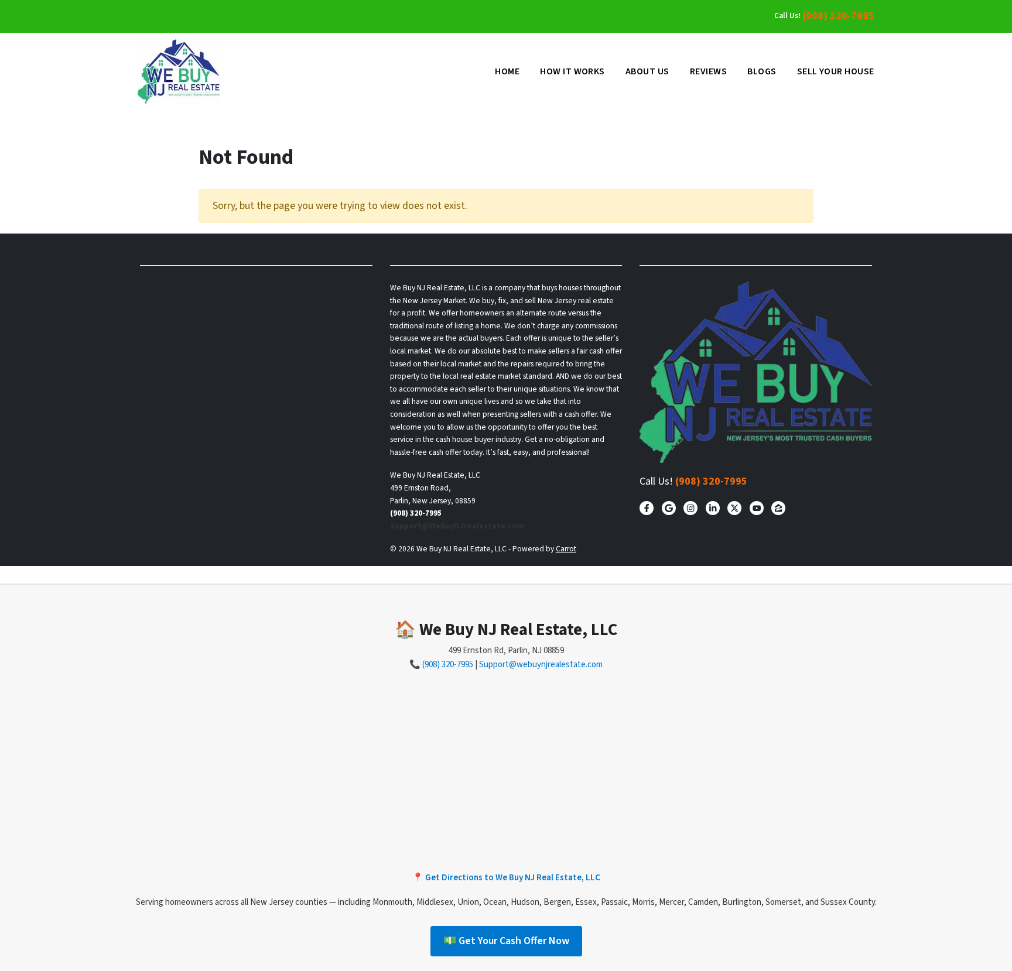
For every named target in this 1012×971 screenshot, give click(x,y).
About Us (647, 71)
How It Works (572, 71)
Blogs (761, 71)
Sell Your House (835, 71)
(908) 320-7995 (838, 16)
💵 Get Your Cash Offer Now (506, 941)
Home (507, 71)
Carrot (566, 548)
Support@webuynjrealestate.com (541, 664)
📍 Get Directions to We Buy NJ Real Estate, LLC (506, 878)
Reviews (708, 71)
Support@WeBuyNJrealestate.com (457, 525)
